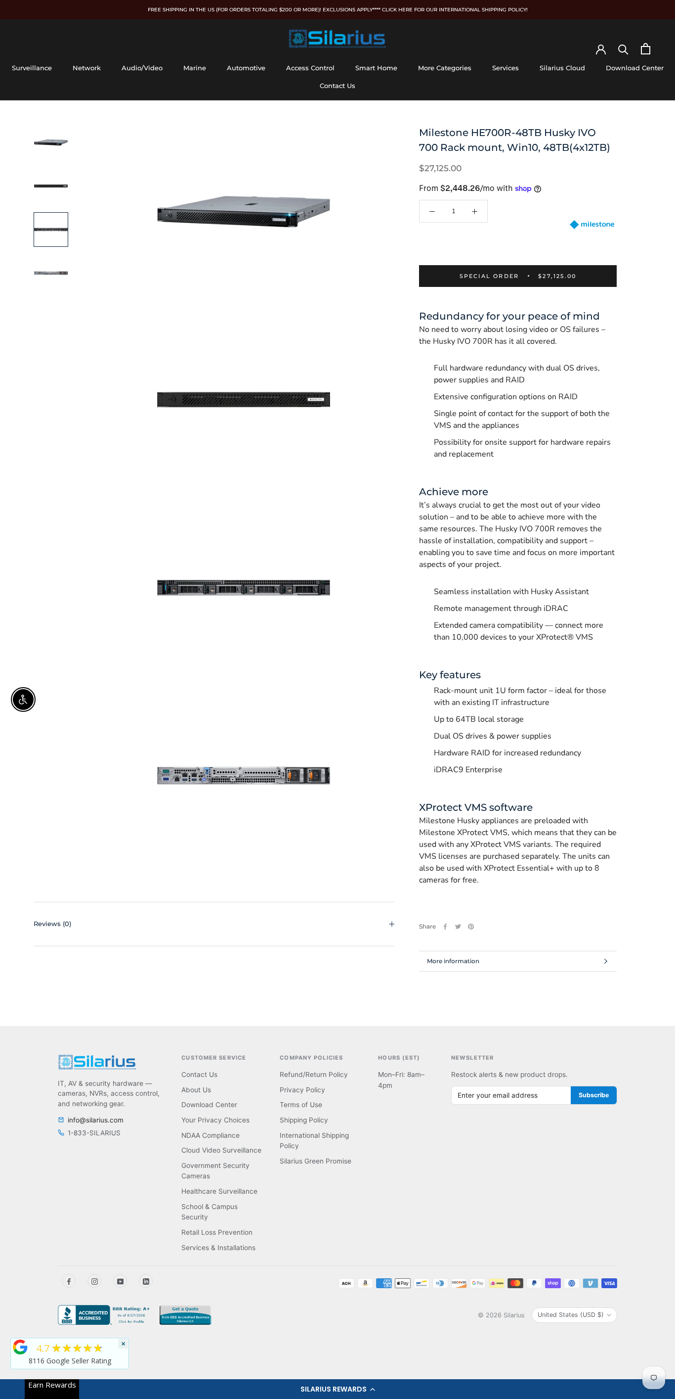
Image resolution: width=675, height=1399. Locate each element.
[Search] (623, 49)
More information (453, 961)
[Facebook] (445, 927)
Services (505, 68)
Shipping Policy (304, 1120)
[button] (337, 1389)
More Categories (444, 68)
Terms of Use (301, 1105)
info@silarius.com (96, 1120)
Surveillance (32, 68)
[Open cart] (645, 48)
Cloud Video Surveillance (221, 1150)
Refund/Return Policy (314, 1074)
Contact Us (337, 86)
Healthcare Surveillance (219, 1191)
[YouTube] (120, 1281)
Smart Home (376, 68)
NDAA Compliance (210, 1135)
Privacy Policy (302, 1090)
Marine (194, 68)
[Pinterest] (471, 927)
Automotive (246, 68)
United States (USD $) (571, 1314)
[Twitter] (458, 927)
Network (87, 68)
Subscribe (594, 1095)
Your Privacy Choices (215, 1120)
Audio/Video (142, 68)
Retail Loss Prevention (217, 1232)
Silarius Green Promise (315, 1161)
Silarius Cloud (562, 68)
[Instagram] (94, 1281)
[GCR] (20, 1347)
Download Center (635, 68)
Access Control (310, 68)
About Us (196, 1090)
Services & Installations (218, 1248)
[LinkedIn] (146, 1281)
